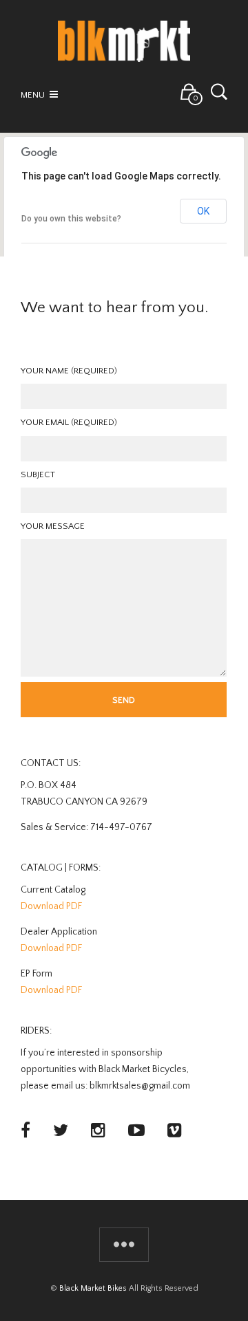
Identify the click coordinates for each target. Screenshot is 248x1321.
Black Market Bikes (93, 1288)
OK (203, 211)
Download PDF (51, 906)
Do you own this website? (71, 218)
